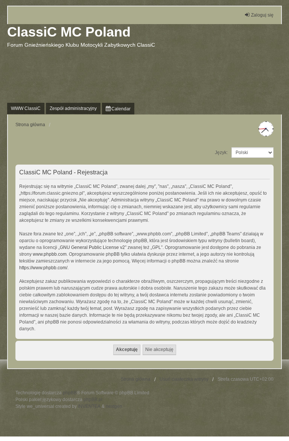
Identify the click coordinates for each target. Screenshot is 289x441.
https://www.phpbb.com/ (43, 267)
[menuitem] (118, 108)
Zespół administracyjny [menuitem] (73, 108)
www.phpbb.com (50, 254)
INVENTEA (89, 406)
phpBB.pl (93, 399)
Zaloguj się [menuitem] (262, 15)
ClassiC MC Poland (69, 32)
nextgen (114, 406)
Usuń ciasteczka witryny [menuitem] (184, 379)
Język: (221, 152)
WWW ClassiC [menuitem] (26, 108)
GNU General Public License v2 (92, 247)
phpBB (70, 392)
